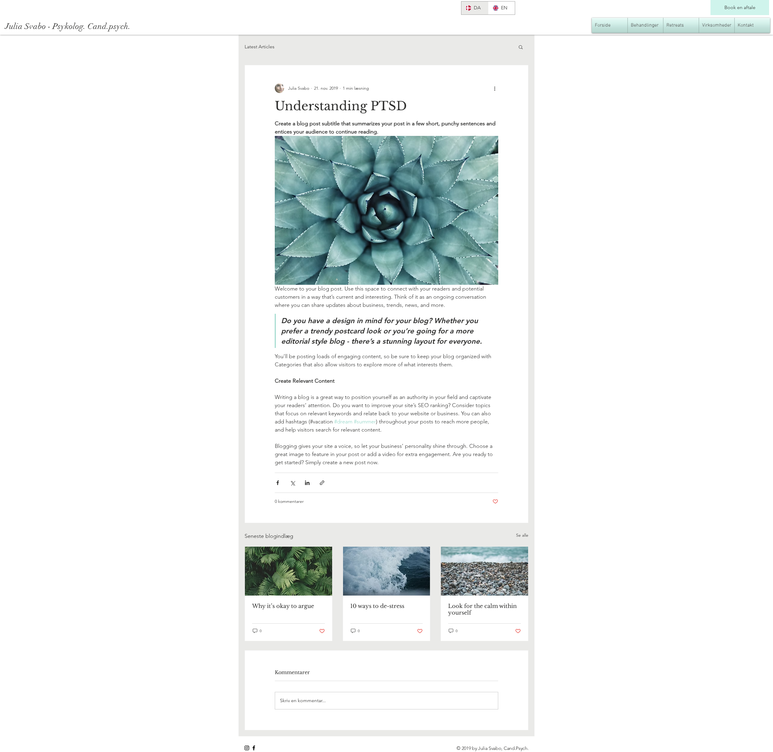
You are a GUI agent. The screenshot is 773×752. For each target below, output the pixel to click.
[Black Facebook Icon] (254, 748)
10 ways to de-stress (377, 606)
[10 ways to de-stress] (386, 571)
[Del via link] (322, 483)
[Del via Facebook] (278, 483)
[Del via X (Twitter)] (292, 483)
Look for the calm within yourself (482, 609)
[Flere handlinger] (494, 88)
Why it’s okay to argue (283, 606)
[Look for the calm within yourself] (484, 571)
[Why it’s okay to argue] (288, 571)
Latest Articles (259, 47)
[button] (521, 46)
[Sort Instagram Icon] (247, 748)
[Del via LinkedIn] (307, 483)
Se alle (522, 535)
